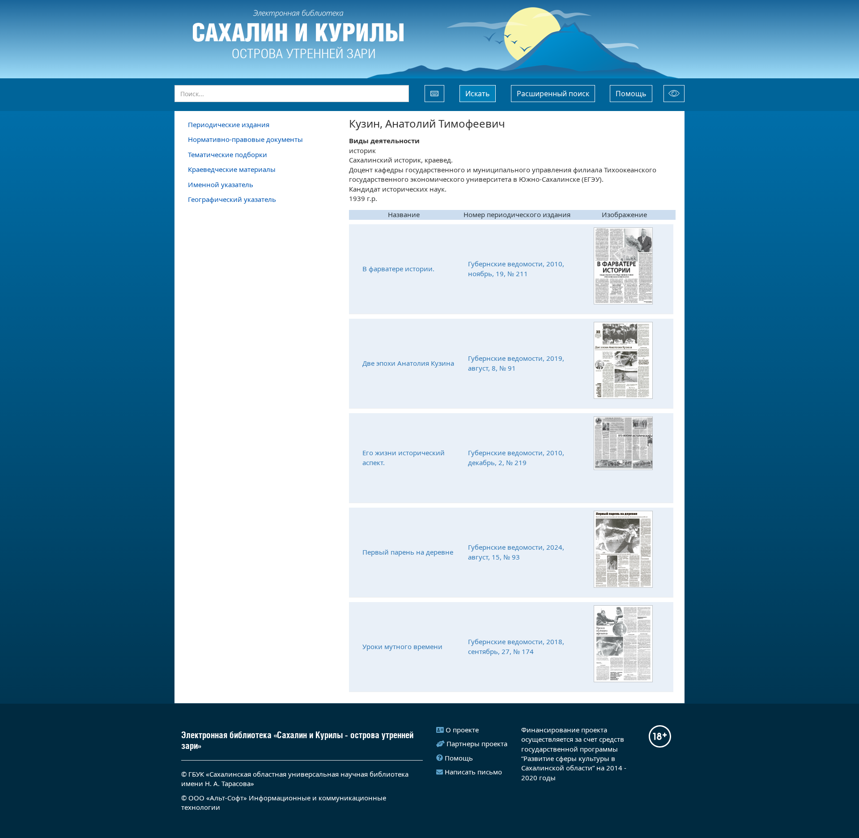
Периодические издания (228, 124)
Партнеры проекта (477, 743)
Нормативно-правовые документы (245, 139)
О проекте (462, 729)
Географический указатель (232, 199)
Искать (477, 93)
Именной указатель (220, 184)
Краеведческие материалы (232, 169)
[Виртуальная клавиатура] (434, 93)
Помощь (631, 93)
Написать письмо (473, 771)
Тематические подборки (227, 154)
